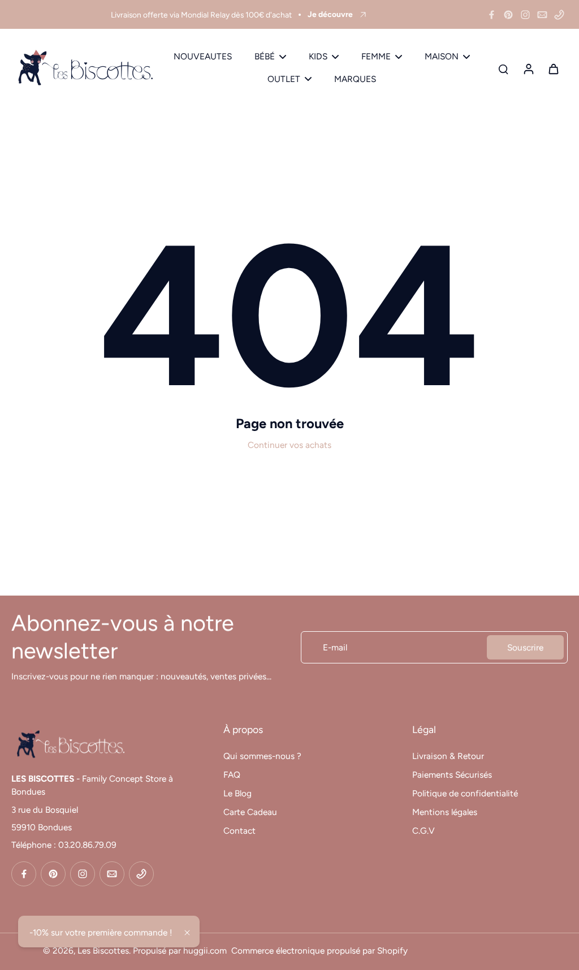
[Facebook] (491, 14)
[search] (503, 68)
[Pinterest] (508, 14)
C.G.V (423, 830)
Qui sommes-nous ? (262, 756)
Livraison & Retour (448, 756)
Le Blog (237, 793)
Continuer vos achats (289, 444)
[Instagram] (525, 14)
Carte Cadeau (250, 812)
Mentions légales (444, 812)
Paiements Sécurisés (452, 774)
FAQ (231, 774)
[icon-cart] (553, 68)
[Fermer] (187, 933)
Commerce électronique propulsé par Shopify (319, 950)
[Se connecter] (528, 68)
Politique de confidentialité (465, 793)
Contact (239, 830)
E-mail (335, 647)
